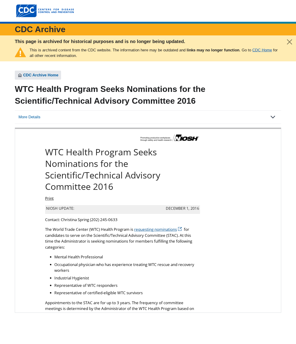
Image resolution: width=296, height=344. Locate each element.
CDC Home (262, 50)
